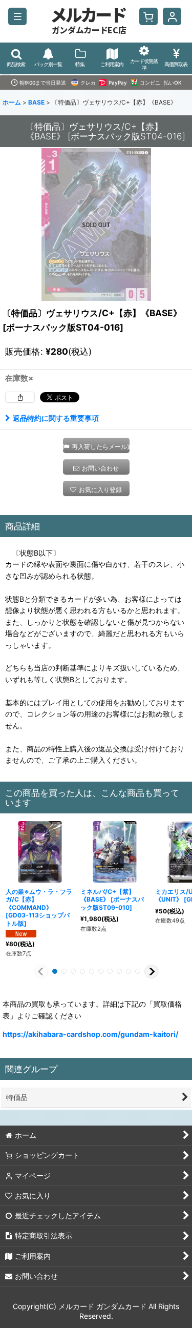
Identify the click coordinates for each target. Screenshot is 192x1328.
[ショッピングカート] (148, 16)
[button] (17, 16)
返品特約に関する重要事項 (56, 418)
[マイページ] (172, 16)
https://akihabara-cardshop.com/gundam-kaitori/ (90, 1034)
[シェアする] (20, 397)
